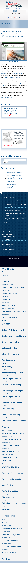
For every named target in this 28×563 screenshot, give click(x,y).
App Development (5, 356)
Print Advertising (5, 494)
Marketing (4, 363)
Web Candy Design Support (7, 430)
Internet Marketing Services (7, 369)
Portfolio (4, 506)
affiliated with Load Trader (14, 90)
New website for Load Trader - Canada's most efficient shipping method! (13, 33)
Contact (4, 556)
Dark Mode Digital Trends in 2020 (14, 177)
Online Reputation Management (7, 500)
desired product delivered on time (13, 77)
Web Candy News (5, 549)
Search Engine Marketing (6, 393)
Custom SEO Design (5, 290)
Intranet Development (6, 350)
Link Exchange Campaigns (7, 387)
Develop (4, 320)
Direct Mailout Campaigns (6, 476)
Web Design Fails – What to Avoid (14, 178)
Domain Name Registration (7, 436)
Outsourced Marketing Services (7, 417)
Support (4, 424)
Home (3, 271)
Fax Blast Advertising (5, 488)
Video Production (5, 482)
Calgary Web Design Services (7, 284)
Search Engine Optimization (7, 375)
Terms (22, 263)
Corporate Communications (7, 470)
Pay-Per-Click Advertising (6, 381)
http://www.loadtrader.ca (6, 97)
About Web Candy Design (6, 525)
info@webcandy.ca (15, 258)
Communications (6, 463)
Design (3, 277)
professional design (17, 73)
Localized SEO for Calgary (6, 399)
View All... (8, 189)
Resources (14, 265)
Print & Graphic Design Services (8, 308)
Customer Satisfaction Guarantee (8, 454)
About (3, 519)
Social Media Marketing (6, 411)
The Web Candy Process (6, 543)
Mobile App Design (5, 302)
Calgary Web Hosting (6, 442)
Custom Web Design (5, 296)
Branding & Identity (5, 314)
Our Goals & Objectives (6, 531)
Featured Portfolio (5, 512)
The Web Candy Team (6, 537)
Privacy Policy (14, 263)
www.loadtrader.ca (13, 61)
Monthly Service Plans (6, 448)
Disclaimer (19, 263)
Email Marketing (5, 405)
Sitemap (25, 263)
